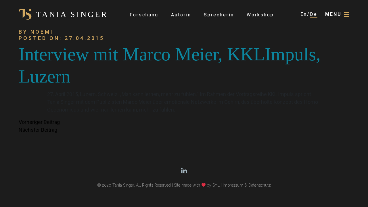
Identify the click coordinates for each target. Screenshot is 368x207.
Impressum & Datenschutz (247, 185)
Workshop (260, 15)
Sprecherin (219, 15)
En (303, 14)
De (313, 14)
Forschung (144, 15)
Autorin (181, 15)
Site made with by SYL (197, 185)
